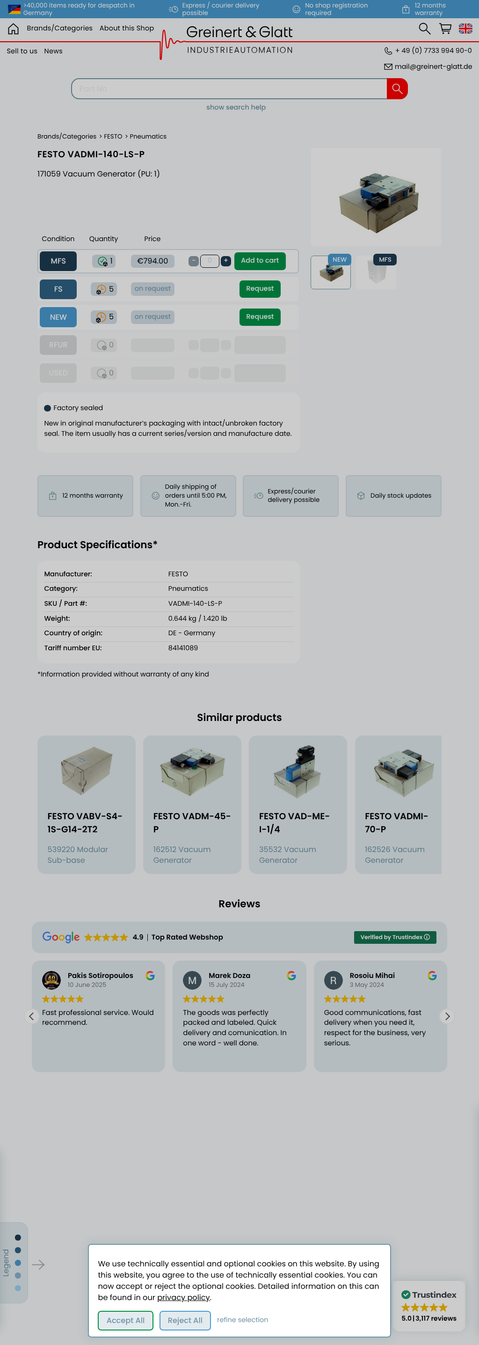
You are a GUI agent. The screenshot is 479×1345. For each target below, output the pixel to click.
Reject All (185, 1320)
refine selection (242, 1320)
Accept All (126, 1320)
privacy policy (183, 1297)
